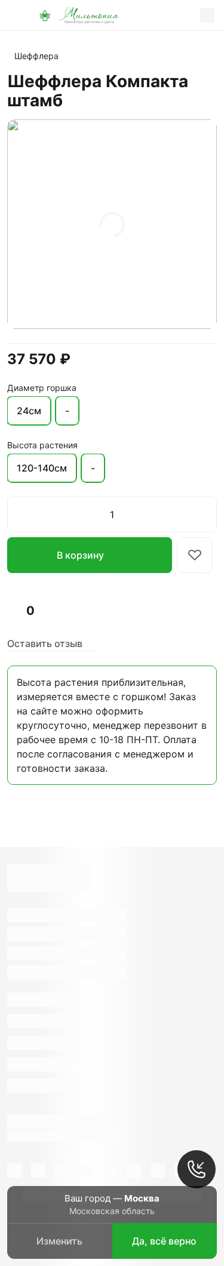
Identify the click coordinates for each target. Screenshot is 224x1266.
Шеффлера (36, 56)
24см (29, 411)
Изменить (59, 1241)
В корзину (80, 555)
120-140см (42, 468)
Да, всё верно (164, 1241)
